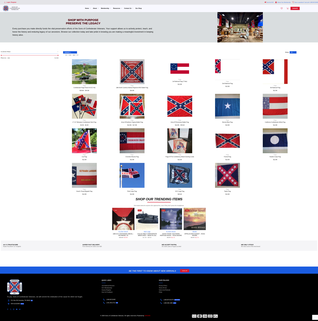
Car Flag (84, 156)
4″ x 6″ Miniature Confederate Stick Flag (84, 122)
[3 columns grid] (70, 55)
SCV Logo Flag (179, 191)
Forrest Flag (227, 156)
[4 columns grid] (73, 55)
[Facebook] (7, 309)
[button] (10, 2)
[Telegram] (19, 309)
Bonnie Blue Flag (227, 122)
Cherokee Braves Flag (132, 156)
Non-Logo (147, 232)
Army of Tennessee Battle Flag (180, 122)
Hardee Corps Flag (275, 156)
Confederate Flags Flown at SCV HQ (84, 87)
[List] (77, 55)
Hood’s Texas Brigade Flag (84, 191)
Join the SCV (270, 2)
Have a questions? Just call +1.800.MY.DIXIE (306, 2)
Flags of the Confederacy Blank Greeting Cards (180, 156)
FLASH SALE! (123, 232)
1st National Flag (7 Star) (179, 81)
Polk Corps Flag (132, 191)
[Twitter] (10, 309)
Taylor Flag (227, 191)
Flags (84, 85)
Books (195, 232)
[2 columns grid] (66, 55)
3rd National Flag (275, 87)
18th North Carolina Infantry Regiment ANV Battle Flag (132, 87)
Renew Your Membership (284, 2)
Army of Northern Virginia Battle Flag (132, 122)
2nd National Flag (227, 83)
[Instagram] (13, 309)
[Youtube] (16, 309)
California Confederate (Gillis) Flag (275, 122)
